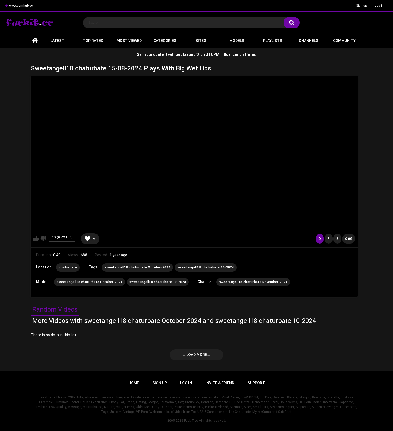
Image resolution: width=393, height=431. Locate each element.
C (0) (348, 239)
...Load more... (196, 354)
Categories (164, 40)
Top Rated (93, 40)
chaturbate (68, 267)
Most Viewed (129, 40)
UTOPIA (212, 54)
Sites (200, 40)
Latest (57, 40)
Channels (308, 40)
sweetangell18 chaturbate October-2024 (137, 267)
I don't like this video (43, 238)
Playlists (272, 40)
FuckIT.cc (191, 420)
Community (344, 40)
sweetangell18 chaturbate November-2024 (253, 282)
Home (35, 41)
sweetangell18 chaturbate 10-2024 (205, 267)
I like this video (36, 238)
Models (236, 40)
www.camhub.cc (21, 5)
